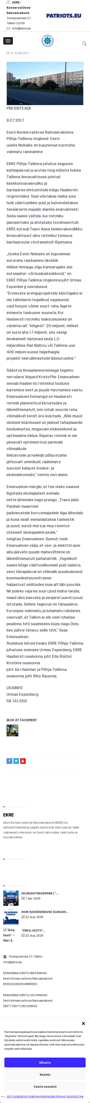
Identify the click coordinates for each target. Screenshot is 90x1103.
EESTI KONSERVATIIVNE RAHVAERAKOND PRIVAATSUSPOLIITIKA (45, 1096)
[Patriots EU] (63, 15)
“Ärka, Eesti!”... (33, 930)
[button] (83, 1023)
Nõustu (45, 1063)
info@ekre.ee (21, 28)
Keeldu (45, 1075)
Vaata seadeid (45, 1087)
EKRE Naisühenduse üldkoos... (45, 912)
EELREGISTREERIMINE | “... (40, 893)
